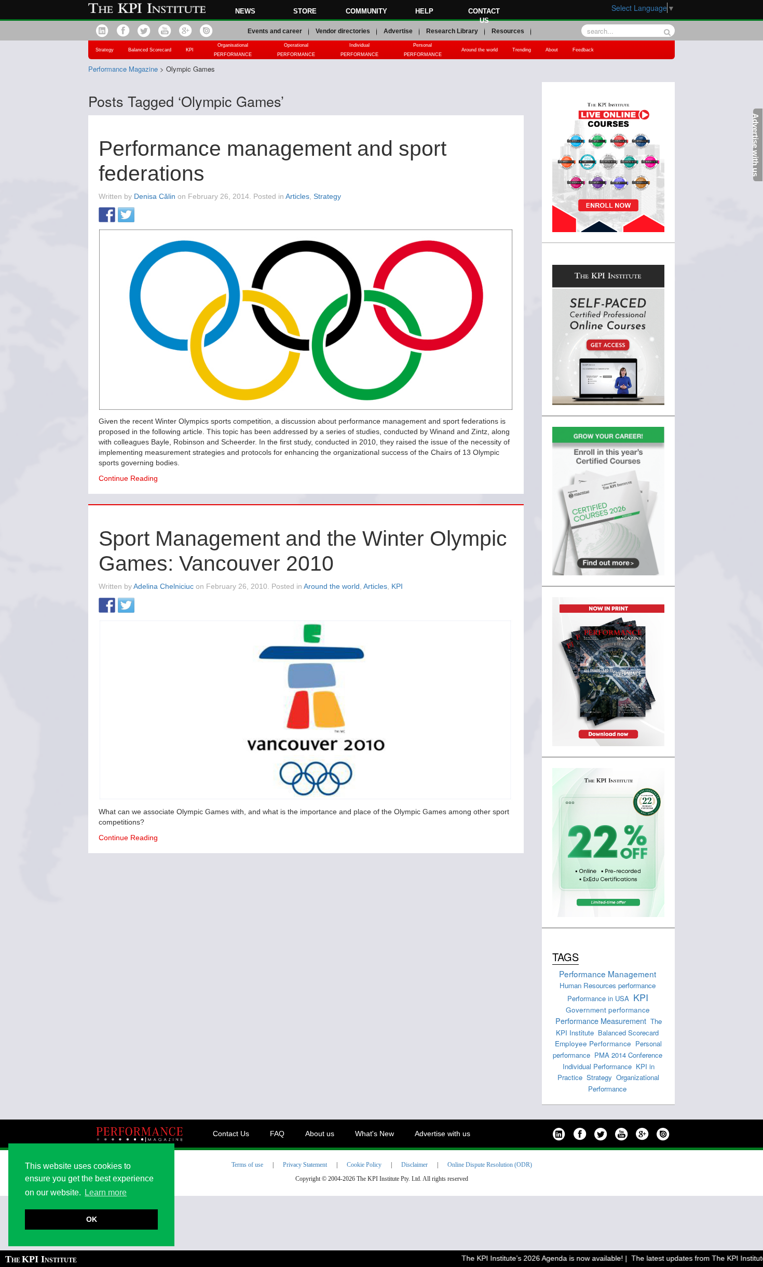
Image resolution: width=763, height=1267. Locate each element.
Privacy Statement (305, 1164)
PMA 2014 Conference (628, 1055)
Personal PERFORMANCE (423, 50)
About (552, 49)
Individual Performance (597, 1066)
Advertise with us (442, 1133)
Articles (297, 196)
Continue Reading (128, 478)
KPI (190, 49)
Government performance (608, 1009)
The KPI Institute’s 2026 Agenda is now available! (528, 1258)
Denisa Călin (154, 196)
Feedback (583, 49)
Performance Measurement (600, 1020)
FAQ (277, 1133)
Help (424, 11)
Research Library (452, 31)
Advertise (398, 31)
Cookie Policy (364, 1164)
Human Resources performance (608, 985)
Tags (565, 956)
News (245, 11)
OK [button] (91, 1219)
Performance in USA (598, 998)
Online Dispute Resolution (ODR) (489, 1164)
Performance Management (607, 973)
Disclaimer (414, 1164)
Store (305, 11)
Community (366, 11)
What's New (374, 1133)
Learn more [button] (106, 1192)
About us (319, 1133)
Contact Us (231, 1133)
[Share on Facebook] (107, 215)
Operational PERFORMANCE (296, 50)
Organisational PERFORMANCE (233, 50)
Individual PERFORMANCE (359, 50)
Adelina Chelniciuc (163, 586)
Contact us (484, 15)
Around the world (479, 49)
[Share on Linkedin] (145, 215)
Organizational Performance (623, 1083)
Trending (521, 49)
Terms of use (247, 1164)
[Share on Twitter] (126, 215)
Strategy (105, 49)
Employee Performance (593, 1043)
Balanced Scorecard (149, 49)
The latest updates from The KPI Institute (684, 1258)
